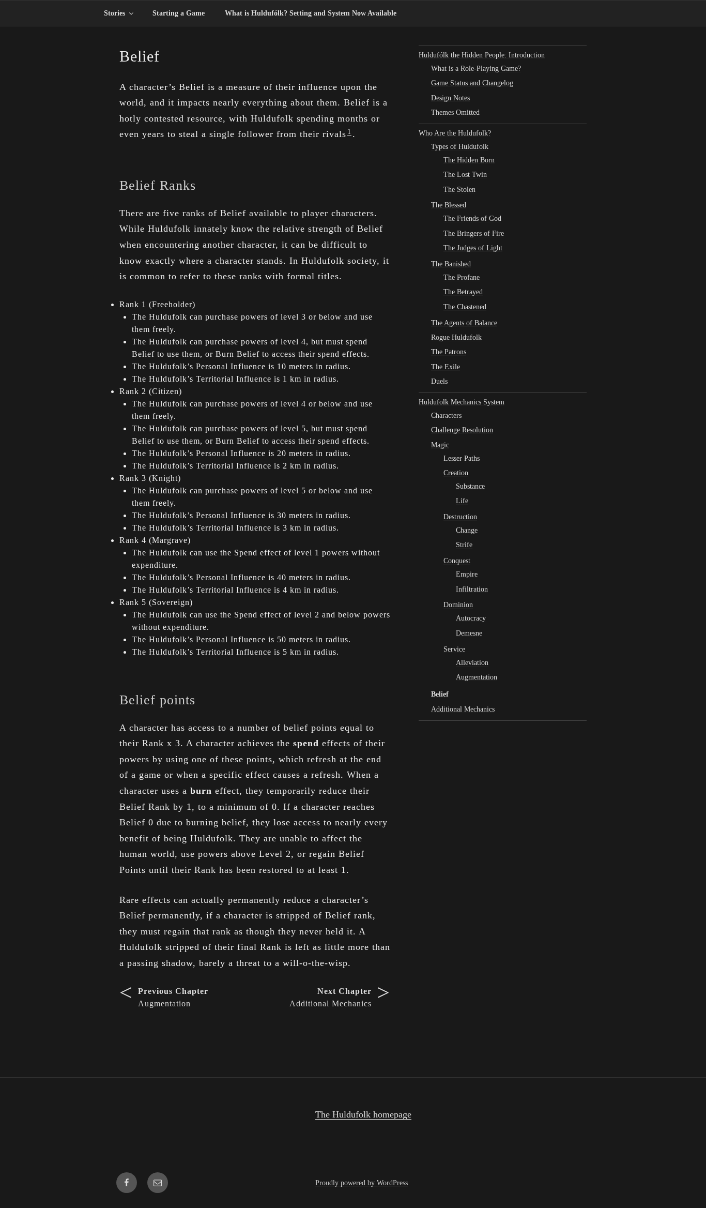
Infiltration (472, 589)
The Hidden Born (469, 160)
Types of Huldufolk (459, 146)
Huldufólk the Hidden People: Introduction (482, 55)
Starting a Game (178, 13)
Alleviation (472, 663)
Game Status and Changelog (472, 83)
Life (462, 501)
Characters (446, 415)
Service (454, 649)
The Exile (445, 367)
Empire (467, 574)
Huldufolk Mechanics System (461, 402)
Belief (440, 694)
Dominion (458, 605)
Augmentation (476, 677)
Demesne (469, 633)
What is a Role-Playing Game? (476, 68)
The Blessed (448, 205)
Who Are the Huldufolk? (455, 133)
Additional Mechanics (463, 709)
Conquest (456, 561)
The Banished (451, 264)
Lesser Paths (461, 458)
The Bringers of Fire (473, 233)
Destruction (460, 517)
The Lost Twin (465, 174)
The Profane (461, 277)
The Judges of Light (472, 248)
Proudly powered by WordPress (361, 1183)
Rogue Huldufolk (456, 337)
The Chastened (464, 307)
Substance (470, 486)
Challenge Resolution (462, 430)
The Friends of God (472, 218)
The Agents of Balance (464, 323)
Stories (114, 13)
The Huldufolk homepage (363, 1114)
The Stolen (459, 189)
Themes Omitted (455, 112)
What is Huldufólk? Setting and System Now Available (310, 13)
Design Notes (450, 98)
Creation (455, 473)
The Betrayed (463, 292)
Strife (464, 545)
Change (467, 530)
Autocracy (471, 618)
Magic (440, 445)
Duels (439, 381)
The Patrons (448, 352)
